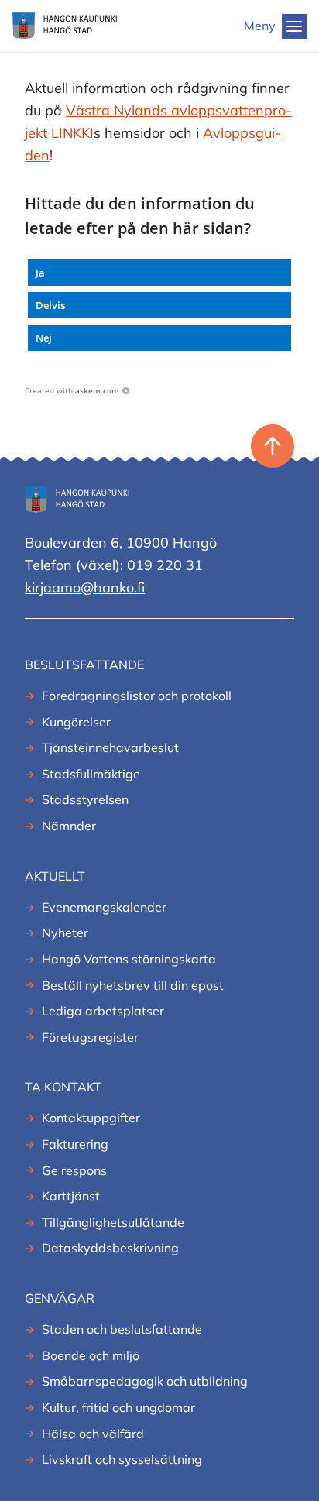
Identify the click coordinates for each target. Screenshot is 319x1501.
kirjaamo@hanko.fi (85, 587)
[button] (159, 272)
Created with (72, 390)
